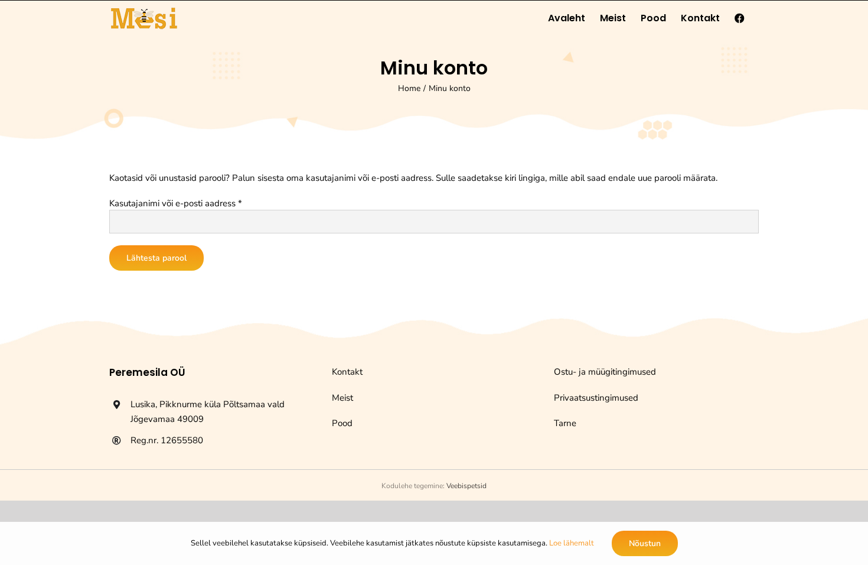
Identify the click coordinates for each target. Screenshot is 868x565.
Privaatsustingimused (596, 398)
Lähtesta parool (156, 258)
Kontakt (347, 372)
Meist (342, 398)
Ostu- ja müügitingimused (605, 372)
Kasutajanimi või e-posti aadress (175, 203)
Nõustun (645, 543)
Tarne (565, 423)
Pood (342, 423)
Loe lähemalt (571, 543)
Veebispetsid (466, 486)
